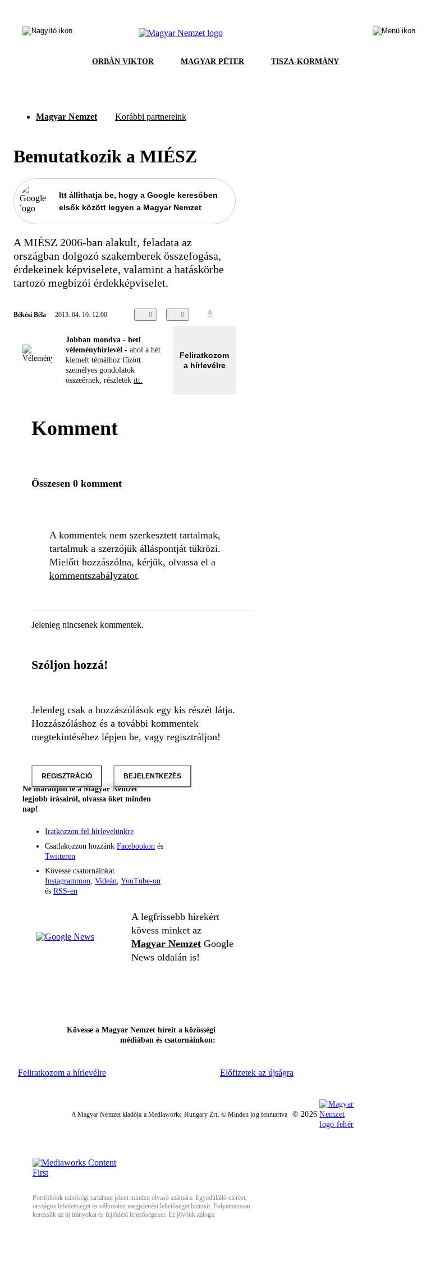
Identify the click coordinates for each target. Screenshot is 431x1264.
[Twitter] (220, 838)
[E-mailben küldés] (240, 314)
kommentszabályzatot (93, 575)
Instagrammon (67, 881)
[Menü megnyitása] (394, 33)
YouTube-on (141, 881)
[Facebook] (175, 838)
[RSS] (220, 854)
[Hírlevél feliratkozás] (220, 823)
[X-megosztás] (263, 314)
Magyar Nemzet (66, 116)
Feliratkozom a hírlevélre (204, 360)
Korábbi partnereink (150, 116)
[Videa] (175, 854)
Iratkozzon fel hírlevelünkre (89, 831)
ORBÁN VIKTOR (123, 61)
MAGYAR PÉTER (212, 61)
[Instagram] (197, 838)
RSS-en (65, 891)
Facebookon (136, 846)
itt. (138, 380)
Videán (106, 881)
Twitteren (60, 856)
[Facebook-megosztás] (285, 314)
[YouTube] (197, 854)
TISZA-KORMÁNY (305, 61)
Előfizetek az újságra (257, 1072)
